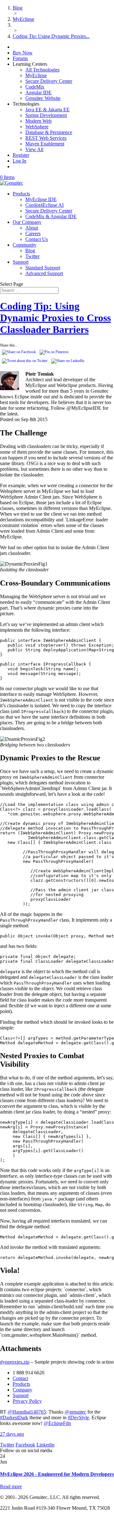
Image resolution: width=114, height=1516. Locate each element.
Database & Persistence (48, 132)
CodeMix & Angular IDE (51, 216)
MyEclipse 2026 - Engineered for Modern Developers (57, 1474)
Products (21, 193)
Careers (33, 233)
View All (34, 149)
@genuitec (75, 1412)
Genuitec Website (42, 98)
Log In (19, 160)
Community (24, 245)
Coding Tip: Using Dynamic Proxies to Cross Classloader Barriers (55, 317)
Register (21, 155)
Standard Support (42, 267)
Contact (20, 1378)
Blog (30, 250)
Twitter (32, 256)
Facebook (25, 1444)
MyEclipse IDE (41, 199)
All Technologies (42, 69)
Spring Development (46, 115)
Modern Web (38, 121)
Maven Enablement (44, 143)
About (31, 227)
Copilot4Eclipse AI (44, 205)
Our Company (27, 222)
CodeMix (34, 86)
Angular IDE (38, 92)
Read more (11, 1486)
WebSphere (36, 126)
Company (22, 1389)
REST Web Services (45, 138)
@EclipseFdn (57, 1423)
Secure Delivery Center (48, 81)
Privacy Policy (27, 1401)
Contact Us (36, 239)
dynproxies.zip (14, 1362)
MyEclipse (36, 75)
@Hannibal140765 (27, 1412)
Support (20, 262)
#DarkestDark (14, 1417)
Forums (20, 58)
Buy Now (23, 52)
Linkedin (45, 1444)
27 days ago (12, 1434)
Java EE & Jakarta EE (47, 109)
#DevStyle (78, 1417)
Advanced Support (44, 273)
